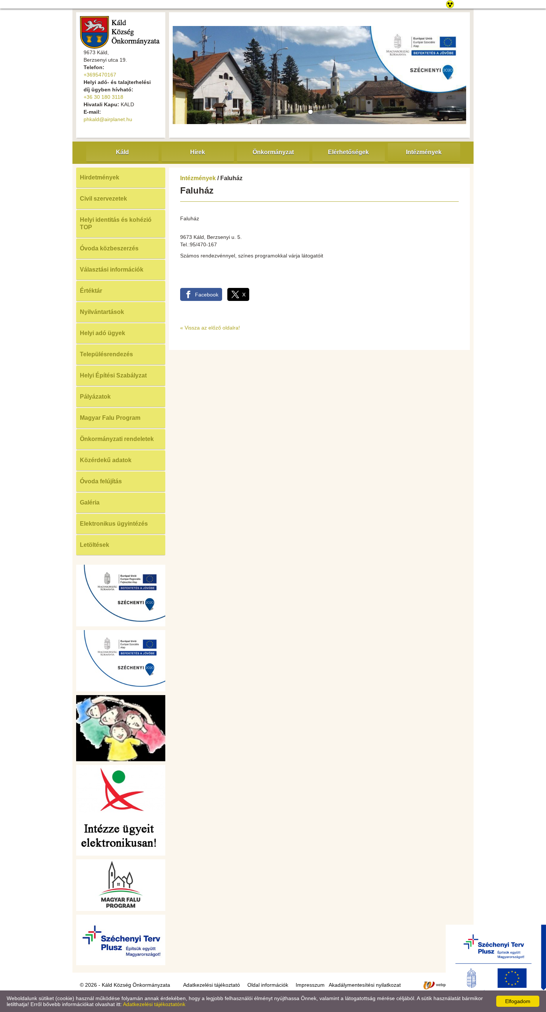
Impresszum (310, 985)
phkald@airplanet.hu (108, 119)
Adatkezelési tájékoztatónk (154, 1004)
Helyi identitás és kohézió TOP (116, 223)
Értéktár (91, 291)
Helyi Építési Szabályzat (113, 375)
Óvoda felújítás (101, 481)
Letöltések (94, 545)
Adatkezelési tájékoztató (211, 985)
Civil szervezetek (103, 198)
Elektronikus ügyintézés (114, 523)
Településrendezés (106, 354)
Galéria (90, 502)
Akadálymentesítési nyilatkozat (365, 985)
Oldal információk (267, 985)
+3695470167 (100, 75)
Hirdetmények (99, 177)
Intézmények (198, 178)
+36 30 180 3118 (103, 97)
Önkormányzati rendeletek (117, 439)
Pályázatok (95, 396)
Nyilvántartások (102, 312)
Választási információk (111, 269)
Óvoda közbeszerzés (109, 248)
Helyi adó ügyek (102, 333)
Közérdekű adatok (105, 460)
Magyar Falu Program (110, 418)
